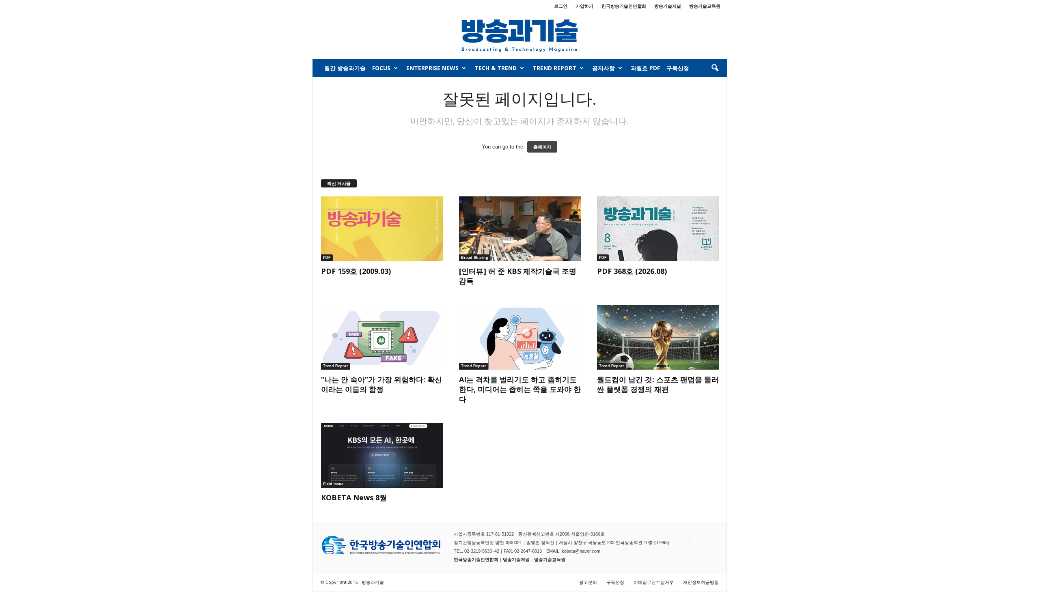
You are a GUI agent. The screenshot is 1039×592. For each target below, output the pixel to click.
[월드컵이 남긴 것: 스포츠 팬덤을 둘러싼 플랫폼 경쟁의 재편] (658, 337)
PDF (327, 258)
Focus (381, 68)
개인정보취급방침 (701, 582)
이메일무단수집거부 (654, 582)
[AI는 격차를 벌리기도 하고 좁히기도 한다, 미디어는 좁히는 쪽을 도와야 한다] (520, 337)
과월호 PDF (645, 68)
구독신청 (677, 68)
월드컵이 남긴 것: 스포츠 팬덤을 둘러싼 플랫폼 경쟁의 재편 (658, 384)
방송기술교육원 (704, 6)
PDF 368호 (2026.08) (632, 271)
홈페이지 (542, 146)
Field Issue (333, 484)
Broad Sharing (474, 258)
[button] (715, 68)
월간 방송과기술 (345, 68)
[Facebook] (693, 539)
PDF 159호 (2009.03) (356, 271)
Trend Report (554, 68)
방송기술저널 (667, 6)
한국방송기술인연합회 (623, 6)
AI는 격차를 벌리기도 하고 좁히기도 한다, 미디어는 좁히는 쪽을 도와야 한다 (520, 389)
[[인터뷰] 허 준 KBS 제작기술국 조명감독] (520, 228)
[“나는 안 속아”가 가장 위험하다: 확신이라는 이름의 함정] (382, 337)
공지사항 (603, 68)
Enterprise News (432, 68)
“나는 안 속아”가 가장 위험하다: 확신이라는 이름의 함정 (381, 384)
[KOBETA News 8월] (382, 455)
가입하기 (584, 6)
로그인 (560, 6)
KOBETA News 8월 (354, 497)
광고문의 (588, 582)
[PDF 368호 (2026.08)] (658, 228)
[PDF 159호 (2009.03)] (382, 228)
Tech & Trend (495, 68)
